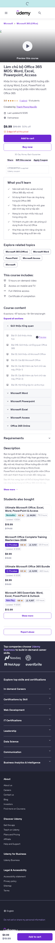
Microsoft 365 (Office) (27, 23)
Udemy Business (12, 860)
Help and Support (12, 844)
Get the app (9, 825)
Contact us (9, 794)
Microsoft (8, 23)
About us (8, 785)
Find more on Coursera (14, 808)
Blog (6, 799)
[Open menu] (6, 13)
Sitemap (7, 885)
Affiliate (7, 839)
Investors (8, 804)
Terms (6, 890)
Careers (7, 790)
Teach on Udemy (11, 829)
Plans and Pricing (12, 834)
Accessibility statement (15, 876)
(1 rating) (23, 100)
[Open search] (40, 13)
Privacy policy (10, 881)
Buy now (27, 146)
